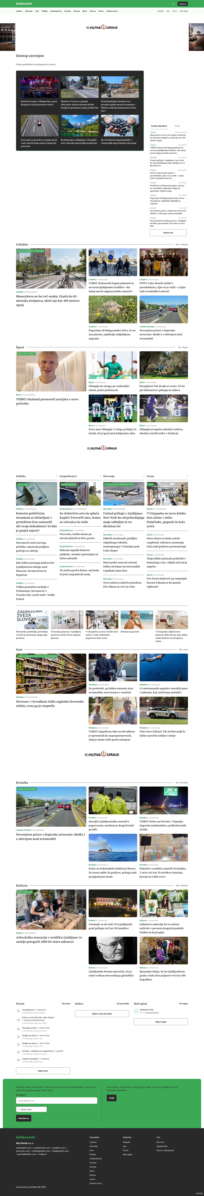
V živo (177, 125)
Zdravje (77, 11)
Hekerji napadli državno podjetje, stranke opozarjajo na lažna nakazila (79, 554)
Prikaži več (168, 232)
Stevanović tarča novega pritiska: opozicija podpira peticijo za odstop (32, 546)
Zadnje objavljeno (159, 125)
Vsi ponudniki (123, 1003)
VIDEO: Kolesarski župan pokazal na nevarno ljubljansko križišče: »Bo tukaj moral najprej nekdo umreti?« (168, 150)
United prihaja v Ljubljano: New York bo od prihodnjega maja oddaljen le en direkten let (167, 163)
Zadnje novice (112, 11)
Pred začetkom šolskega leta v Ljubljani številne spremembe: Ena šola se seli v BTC (168, 223)
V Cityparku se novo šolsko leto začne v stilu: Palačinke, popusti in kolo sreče (102, 634)
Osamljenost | (28, 1010)
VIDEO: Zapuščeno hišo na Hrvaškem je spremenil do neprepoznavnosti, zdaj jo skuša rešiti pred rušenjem (112, 735)
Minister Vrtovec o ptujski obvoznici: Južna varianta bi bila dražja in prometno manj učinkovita (79, 104)
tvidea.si (42, 1154)
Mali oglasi (184, 11)
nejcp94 (59, 1051)
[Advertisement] (168, 102)
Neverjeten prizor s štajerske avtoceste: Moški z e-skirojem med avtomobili (161, 334)
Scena (101, 11)
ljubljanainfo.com (61, 1150)
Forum (174, 11)
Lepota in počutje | (30, 1059)
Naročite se (24, 1118)
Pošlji (111, 1098)
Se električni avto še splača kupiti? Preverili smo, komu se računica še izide (80, 517)
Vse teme (66, 1003)
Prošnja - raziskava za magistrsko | (38, 1051)
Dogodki (160, 11)
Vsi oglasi (183, 1003)
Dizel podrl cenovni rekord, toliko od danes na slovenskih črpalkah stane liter (121, 566)
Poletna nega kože (130, 631)
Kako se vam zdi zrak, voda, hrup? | (38, 1017)
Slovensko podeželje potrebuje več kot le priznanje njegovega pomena (32, 634)
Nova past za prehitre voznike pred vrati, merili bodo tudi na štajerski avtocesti (39, 143)
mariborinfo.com (42, 1147)
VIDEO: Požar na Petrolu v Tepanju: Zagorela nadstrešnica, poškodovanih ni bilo (163, 825)
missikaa (45, 1059)
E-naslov (20, 1094)
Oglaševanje (161, 1146)
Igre (167, 11)
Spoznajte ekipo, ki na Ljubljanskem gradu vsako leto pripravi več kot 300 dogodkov (162, 975)
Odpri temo (43, 1070)
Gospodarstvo (56, 11)
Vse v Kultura (182, 885)
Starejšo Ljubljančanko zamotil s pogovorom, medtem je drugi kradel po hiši (111, 825)
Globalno (20, 697)
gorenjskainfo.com (27, 1154)
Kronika (67, 11)
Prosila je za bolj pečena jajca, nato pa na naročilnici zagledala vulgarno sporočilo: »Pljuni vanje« (167, 188)
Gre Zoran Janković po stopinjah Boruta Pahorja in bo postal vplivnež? (167, 582)
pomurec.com (23, 1150)
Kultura (93, 11)
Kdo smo (160, 1142)
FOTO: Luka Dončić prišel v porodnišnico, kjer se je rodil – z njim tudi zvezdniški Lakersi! (167, 175)
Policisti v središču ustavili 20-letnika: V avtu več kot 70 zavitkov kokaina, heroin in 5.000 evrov (163, 872)
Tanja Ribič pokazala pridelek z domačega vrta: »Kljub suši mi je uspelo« (167, 562)
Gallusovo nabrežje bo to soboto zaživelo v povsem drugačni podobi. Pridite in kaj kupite (162, 928)
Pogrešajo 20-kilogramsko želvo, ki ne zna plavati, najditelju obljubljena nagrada (167, 201)
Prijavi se (182, 4)
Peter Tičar (45, 1028)
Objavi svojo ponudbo (102, 1013)
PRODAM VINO (146, 1010)
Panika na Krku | (30, 1035)
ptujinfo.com (59, 1147)
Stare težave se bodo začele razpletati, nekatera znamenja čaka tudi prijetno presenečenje (166, 542)
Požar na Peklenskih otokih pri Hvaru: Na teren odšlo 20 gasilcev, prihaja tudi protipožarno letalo (113, 872)
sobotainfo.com (24, 1147)
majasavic (41, 1010)
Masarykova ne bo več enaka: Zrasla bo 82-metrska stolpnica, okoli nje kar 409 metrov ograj (168, 138)
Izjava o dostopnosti (165, 1150)
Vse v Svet (183, 649)
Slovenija (28, 11)
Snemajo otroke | (30, 1028)
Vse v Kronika (182, 782)
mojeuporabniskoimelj (34, 1020)
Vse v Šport (183, 347)
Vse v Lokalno (182, 244)
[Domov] (24, 3)
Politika (45, 11)
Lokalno (19, 11)
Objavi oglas (160, 1021)
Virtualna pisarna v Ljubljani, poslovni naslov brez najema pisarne (66, 634)
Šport (85, 11)
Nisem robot (26, 1109)
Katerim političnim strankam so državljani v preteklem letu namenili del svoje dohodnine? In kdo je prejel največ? (36, 521)
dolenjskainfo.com (41, 1150)
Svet (37, 11)
